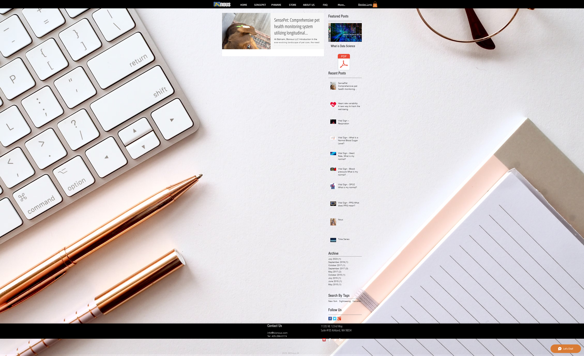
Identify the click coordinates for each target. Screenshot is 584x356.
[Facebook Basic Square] (330, 318)
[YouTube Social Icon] (324, 339)
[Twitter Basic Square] (334, 318)
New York (332, 301)
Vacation (357, 301)
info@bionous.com (277, 332)
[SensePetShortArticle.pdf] (344, 62)
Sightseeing (345, 301)
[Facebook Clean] (329, 339)
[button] (375, 4)
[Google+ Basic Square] (339, 318)
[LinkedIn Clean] (340, 339)
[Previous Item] (333, 32)
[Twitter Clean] (335, 339)
